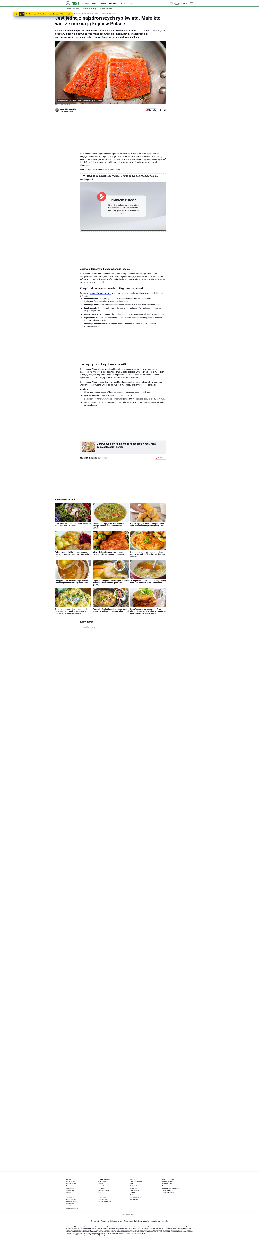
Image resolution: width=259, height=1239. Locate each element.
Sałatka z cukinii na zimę (104, 1201)
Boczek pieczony (70, 1206)
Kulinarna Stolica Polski (72, 9)
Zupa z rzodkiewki (167, 1183)
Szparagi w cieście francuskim (170, 1188)
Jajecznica (68, 1192)
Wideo (122, 3)
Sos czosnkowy (70, 1203)
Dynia (99, 1192)
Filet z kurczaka (70, 1190)
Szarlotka (132, 1192)
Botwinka (164, 1186)
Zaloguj (184, 3)
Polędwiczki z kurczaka (72, 1201)
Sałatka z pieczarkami (72, 1208)
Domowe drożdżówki (135, 1197)
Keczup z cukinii (70, 1188)
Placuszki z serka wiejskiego (73, 1186)
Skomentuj (152, 110)
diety (122, 385)
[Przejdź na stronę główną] (68, 5)
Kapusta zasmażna (71, 1199)
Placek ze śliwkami (135, 1190)
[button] (176, 3)
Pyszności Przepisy (71, 1181)
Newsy (94, 3)
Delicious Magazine (106, 9)
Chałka (132, 1195)
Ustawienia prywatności (159, 1221)
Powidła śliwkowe (102, 1186)
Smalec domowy (70, 1197)
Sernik (131, 1183)
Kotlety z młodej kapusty (169, 1181)
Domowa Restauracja (89, 9)
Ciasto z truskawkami (168, 1192)
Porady (103, 3)
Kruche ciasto (133, 1186)
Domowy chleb (134, 1199)
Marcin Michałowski (67, 109)
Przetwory (100, 1183)
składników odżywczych (100, 293)
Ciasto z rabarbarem (167, 1190)
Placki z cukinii (102, 1188)
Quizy (130, 3)
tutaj (103, 1235)
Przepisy (86, 3)
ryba (139, 156)
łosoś (87, 153)
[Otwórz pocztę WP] (171, 3)
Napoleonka (133, 1188)
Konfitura (100, 1195)
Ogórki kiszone (102, 1181)
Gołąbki (68, 1195)
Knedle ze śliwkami (103, 1199)
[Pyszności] (77, 3)
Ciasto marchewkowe (136, 1181)
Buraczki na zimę (102, 1197)
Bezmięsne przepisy (71, 1183)
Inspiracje (113, 3)
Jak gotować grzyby (103, 1190)
